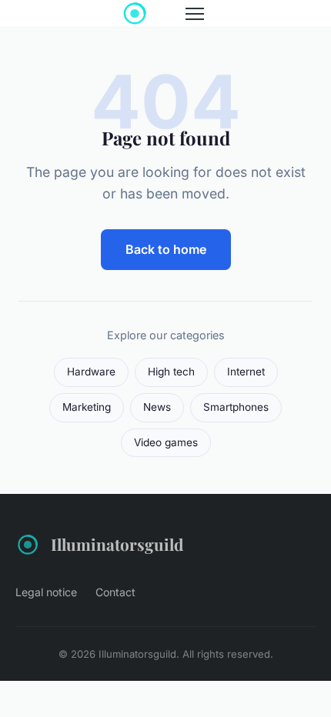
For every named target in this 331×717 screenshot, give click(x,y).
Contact (115, 592)
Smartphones (236, 407)
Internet (246, 371)
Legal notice (46, 592)
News (157, 407)
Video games (166, 442)
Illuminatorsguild (117, 544)
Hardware (91, 371)
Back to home (165, 249)
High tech (171, 371)
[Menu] (194, 14)
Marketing (86, 407)
